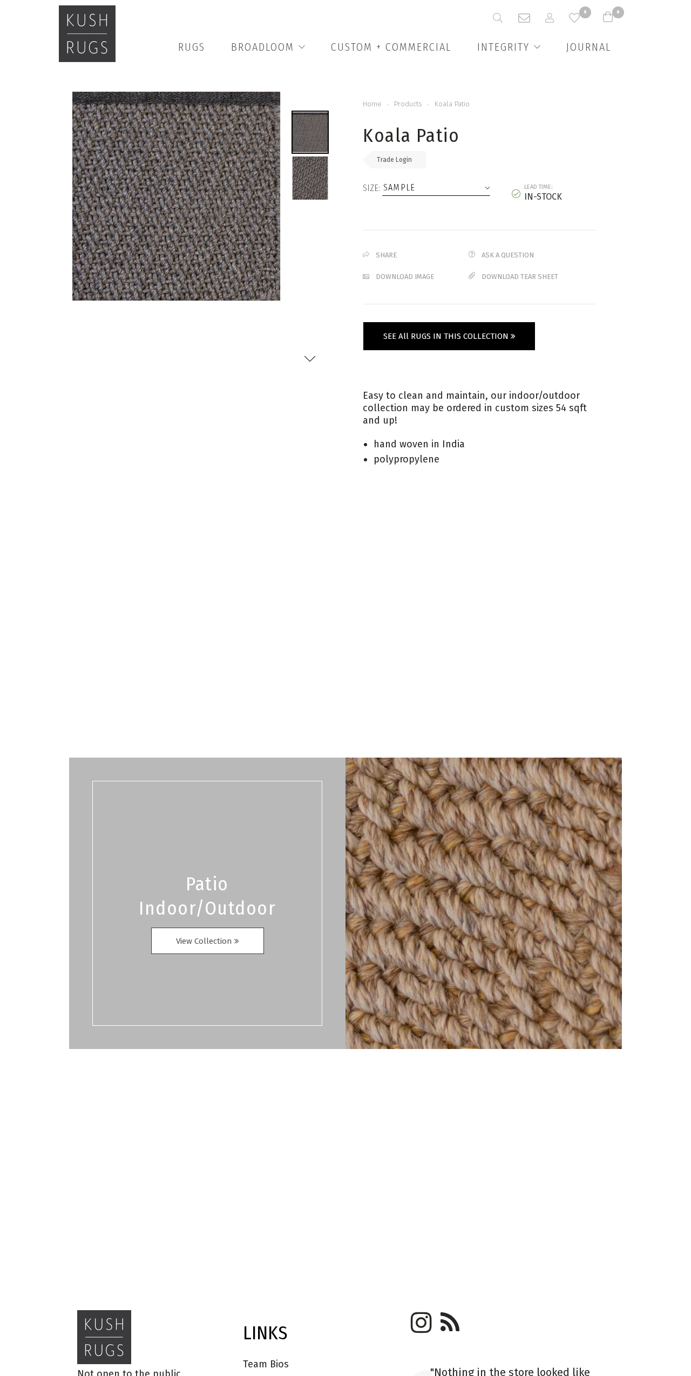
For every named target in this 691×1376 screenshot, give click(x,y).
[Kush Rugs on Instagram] (419, 1318)
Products (408, 104)
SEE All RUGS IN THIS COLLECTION (447, 336)
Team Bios (266, 1364)
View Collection (205, 941)
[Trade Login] (557, 17)
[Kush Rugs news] (449, 1318)
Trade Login (394, 160)
